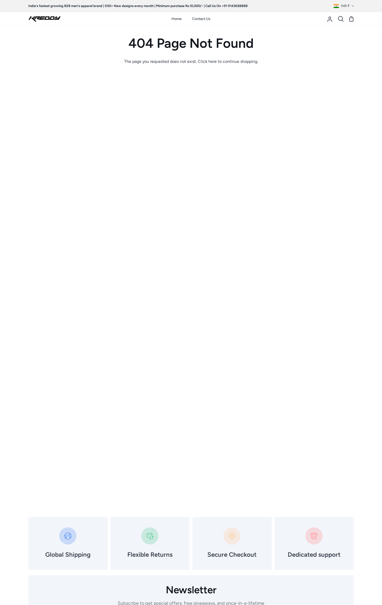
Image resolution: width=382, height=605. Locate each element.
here (212, 61)
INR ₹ (345, 6)
